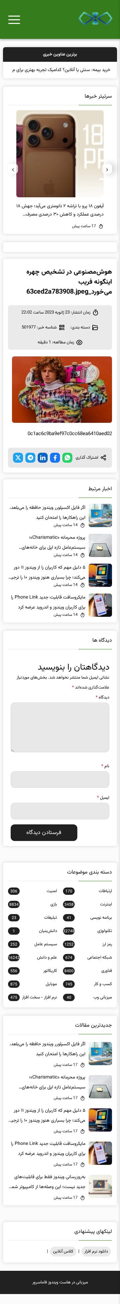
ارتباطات (88, 901)
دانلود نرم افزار (96, 1261)
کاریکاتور (33, 981)
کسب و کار (88, 994)
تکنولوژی (87, 941)
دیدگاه (102, 707)
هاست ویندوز (59, 1292)
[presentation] (107, 179)
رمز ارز (88, 954)
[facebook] (55, 468)
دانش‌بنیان (35, 941)
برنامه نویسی (89, 927)
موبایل (33, 994)
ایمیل (103, 807)
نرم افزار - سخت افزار (33, 1007)
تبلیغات (34, 927)
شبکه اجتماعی (88, 967)
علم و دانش (32, 967)
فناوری (88, 981)
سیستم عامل (33, 954)
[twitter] (18, 468)
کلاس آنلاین (63, 1261)
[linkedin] (43, 468)
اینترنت (88, 914)
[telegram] (30, 468)
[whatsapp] (67, 468)
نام (105, 776)
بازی (33, 914)
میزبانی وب (89, 1007)
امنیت (33, 901)
